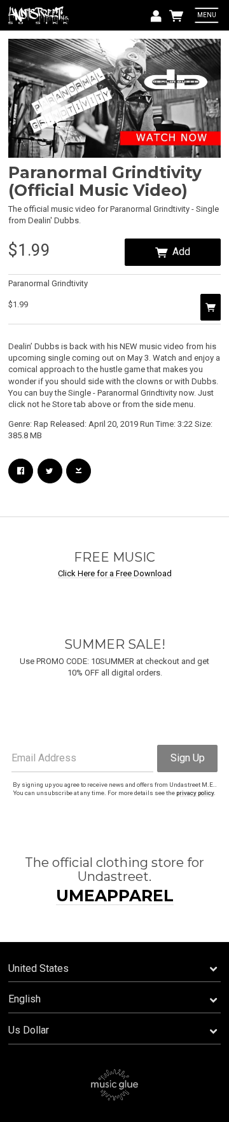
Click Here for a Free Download (115, 573)
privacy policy (195, 792)
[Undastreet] (40, 15)
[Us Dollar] (114, 1031)
